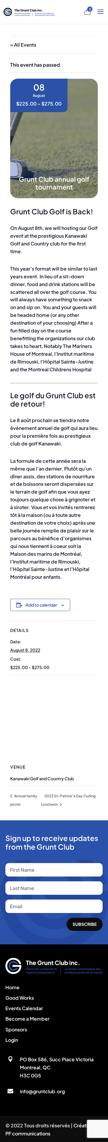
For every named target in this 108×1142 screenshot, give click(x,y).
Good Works (19, 998)
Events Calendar (24, 1008)
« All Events (23, 45)
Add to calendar (41, 604)
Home (12, 987)
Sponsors (16, 1029)
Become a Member (27, 1019)
